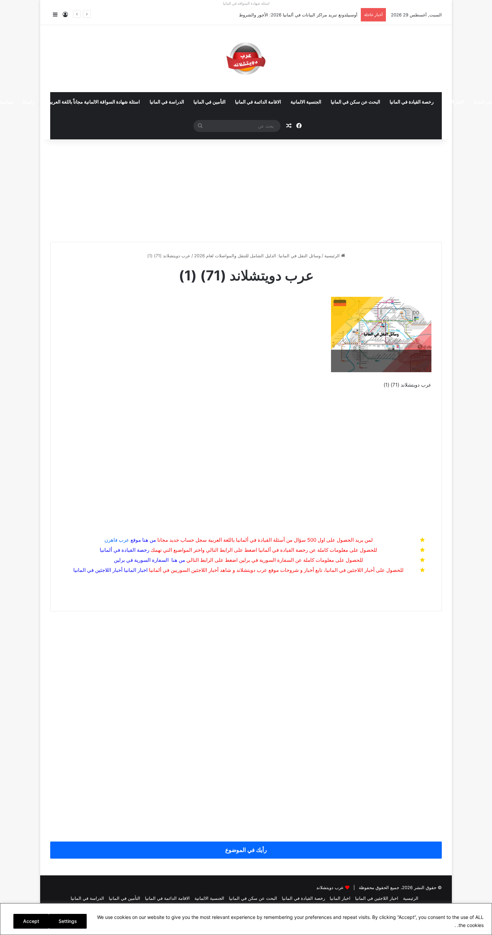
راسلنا (28, 102)
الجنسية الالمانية (306, 102)
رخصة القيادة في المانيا (412, 102)
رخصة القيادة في (124, 550)
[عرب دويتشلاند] (246, 59)
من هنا (149, 540)
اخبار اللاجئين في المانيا (376, 898)
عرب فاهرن (122, 540)
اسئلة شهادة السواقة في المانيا (246, 3)
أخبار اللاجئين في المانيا (97, 570)
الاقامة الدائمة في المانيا (258, 102)
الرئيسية (332, 255)
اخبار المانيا (453, 102)
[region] (246, 919)
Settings (68, 921)
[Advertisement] (246, 188)
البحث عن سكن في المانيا (355, 102)
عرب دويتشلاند (330, 887)
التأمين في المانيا (209, 102)
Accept (31, 921)
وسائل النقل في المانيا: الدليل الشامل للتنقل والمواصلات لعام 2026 (257, 255)
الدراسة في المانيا (167, 102)
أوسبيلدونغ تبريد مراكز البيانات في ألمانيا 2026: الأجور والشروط (298, 14)
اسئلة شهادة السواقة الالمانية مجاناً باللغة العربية (94, 102)
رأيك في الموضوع (246, 850)
